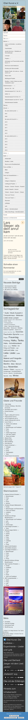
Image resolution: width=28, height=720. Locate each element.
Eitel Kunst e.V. (11, 3)
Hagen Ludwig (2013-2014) (12, 415)
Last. (17, 348)
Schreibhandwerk (16, 371)
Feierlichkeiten (8, 48)
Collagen (7, 172)
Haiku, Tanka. (17, 340)
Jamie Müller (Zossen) (11, 548)
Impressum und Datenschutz (10, 217)
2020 (6, 116)
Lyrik (6, 206)
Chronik (5, 108)
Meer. (13, 364)
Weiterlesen (21, 717)
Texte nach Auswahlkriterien (10, 175)
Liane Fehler (8, 422)
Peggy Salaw (18, 369)
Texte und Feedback (11, 576)
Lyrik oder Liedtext (10, 434)
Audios (8, 533)
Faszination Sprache (11, 334)
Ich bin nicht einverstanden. (11, 717)
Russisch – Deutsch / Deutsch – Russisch (14, 186)
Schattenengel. (7, 371)
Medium (5, 153)
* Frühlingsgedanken (8, 322)
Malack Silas (8, 438)
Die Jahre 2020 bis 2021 (11, 111)
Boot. (14, 332)
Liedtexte (8, 512)
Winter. (16, 375)
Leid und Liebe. (9, 350)
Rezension (7, 200)
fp (5, 413)
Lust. (5, 356)
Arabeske (5, 332)
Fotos (7, 429)
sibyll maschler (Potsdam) (11, 564)
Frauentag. (14, 337)
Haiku (7, 449)
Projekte (7, 58)
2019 (6, 122)
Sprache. (6, 376)
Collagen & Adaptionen (10, 181)
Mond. (6, 367)
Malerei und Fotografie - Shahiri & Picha (13, 359)
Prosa (7, 431)
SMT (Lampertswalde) (10, 578)
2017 (6, 127)
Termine (5, 35)
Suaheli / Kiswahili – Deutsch (11, 189)
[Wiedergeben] (5, 670)
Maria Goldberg (9, 441)
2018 (6, 124)
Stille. (10, 376)
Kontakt (5, 214)
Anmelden (7, 621)
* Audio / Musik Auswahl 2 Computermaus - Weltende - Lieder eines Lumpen (14, 315)
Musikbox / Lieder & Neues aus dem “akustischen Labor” (13, 82)
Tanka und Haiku (10, 436)
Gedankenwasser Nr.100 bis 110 (12, 97)
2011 (6, 147)
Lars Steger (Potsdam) (11, 549)
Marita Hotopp (8, 440)
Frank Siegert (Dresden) (11, 526)
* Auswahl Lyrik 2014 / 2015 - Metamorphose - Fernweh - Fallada (13, 320)
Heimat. (5, 346)
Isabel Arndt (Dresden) (11, 546)
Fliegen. (6, 337)
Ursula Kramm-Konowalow (12, 456)
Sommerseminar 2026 (10, 286)
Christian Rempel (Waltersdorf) (13, 505)
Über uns (5, 38)
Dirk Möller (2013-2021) (11, 409)
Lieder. (13, 352)
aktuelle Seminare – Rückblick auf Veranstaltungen (13, 52)
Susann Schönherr (10, 445)
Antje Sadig (8, 404)
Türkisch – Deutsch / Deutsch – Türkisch (14, 192)
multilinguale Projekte (10, 183)
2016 (6, 130)
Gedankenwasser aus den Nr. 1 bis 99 (14, 99)
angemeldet (11, 271)
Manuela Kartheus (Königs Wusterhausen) (12, 561)
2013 (6, 141)
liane (12, 240)
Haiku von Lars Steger (14, 255)
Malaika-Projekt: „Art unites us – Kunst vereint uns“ (14, 72)
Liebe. (6, 352)
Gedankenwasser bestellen (11, 102)
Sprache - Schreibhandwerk (15, 373)
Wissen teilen (8, 75)
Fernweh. (22, 334)
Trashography (9, 452)
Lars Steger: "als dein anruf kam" (13, 257)
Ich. (19, 346)
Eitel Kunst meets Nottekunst (12, 65)
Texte (6, 178)
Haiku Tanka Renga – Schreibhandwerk (14, 212)
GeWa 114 (7, 94)
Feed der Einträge (9, 623)
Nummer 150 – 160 (9, 88)
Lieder (7, 539)
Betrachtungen (10, 496)
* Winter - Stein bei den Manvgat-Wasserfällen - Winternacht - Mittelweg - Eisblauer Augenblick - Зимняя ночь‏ (13, 327)
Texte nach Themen (9, 195)
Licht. (16, 350)
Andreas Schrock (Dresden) (12, 494)
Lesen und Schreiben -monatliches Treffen (13, 44)
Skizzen (8, 503)
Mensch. (19, 364)
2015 (6, 133)
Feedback (8, 567)
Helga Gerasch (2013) (10, 416)
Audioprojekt (8, 158)
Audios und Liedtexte (11, 424)
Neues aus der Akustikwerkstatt (12, 164)
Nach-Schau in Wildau (11, 288)
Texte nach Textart (9, 197)
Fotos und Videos (10, 510)
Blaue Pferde (10, 332)
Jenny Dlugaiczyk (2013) (11, 418)
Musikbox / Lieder (9, 161)
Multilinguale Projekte (10, 78)
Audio (4, 156)
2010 (6, 150)
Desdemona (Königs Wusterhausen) (10, 516)
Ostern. (12, 369)
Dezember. (19, 332)
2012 (6, 144)
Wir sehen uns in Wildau (11, 289)
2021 (6, 113)
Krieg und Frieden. (9, 348)
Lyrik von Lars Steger (12, 257)
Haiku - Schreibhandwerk (13, 343)
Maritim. (7, 363)
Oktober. (6, 369)
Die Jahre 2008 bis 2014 (11, 136)
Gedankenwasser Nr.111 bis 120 (12, 91)
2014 (6, 139)
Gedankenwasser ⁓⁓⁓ (8, 85)
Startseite (5, 32)
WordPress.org (9, 627)
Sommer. (6, 373)
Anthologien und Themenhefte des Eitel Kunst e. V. (14, 61)
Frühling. (7, 340)
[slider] (22, 670)
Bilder (6, 169)
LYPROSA (7, 203)
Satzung (5, 105)
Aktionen (5, 41)
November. (13, 366)
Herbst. (14, 345)
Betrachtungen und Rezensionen (14, 508)
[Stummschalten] (18, 670)
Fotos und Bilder (7, 167)
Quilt (22, 369)
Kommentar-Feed (9, 625)
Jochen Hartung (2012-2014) (12, 420)
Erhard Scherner (9, 411)
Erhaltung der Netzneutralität (12, 68)
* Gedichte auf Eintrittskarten (9, 324)
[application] (14, 670)
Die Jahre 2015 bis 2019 (11, 119)
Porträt (7, 507)
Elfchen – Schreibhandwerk (11, 209)
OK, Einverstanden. (14, 715)
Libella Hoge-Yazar (11, 433)
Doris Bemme (8, 443)
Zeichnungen (9, 525)
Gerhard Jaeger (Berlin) (11, 530)
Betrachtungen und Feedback (14, 427)
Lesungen (7, 55)
